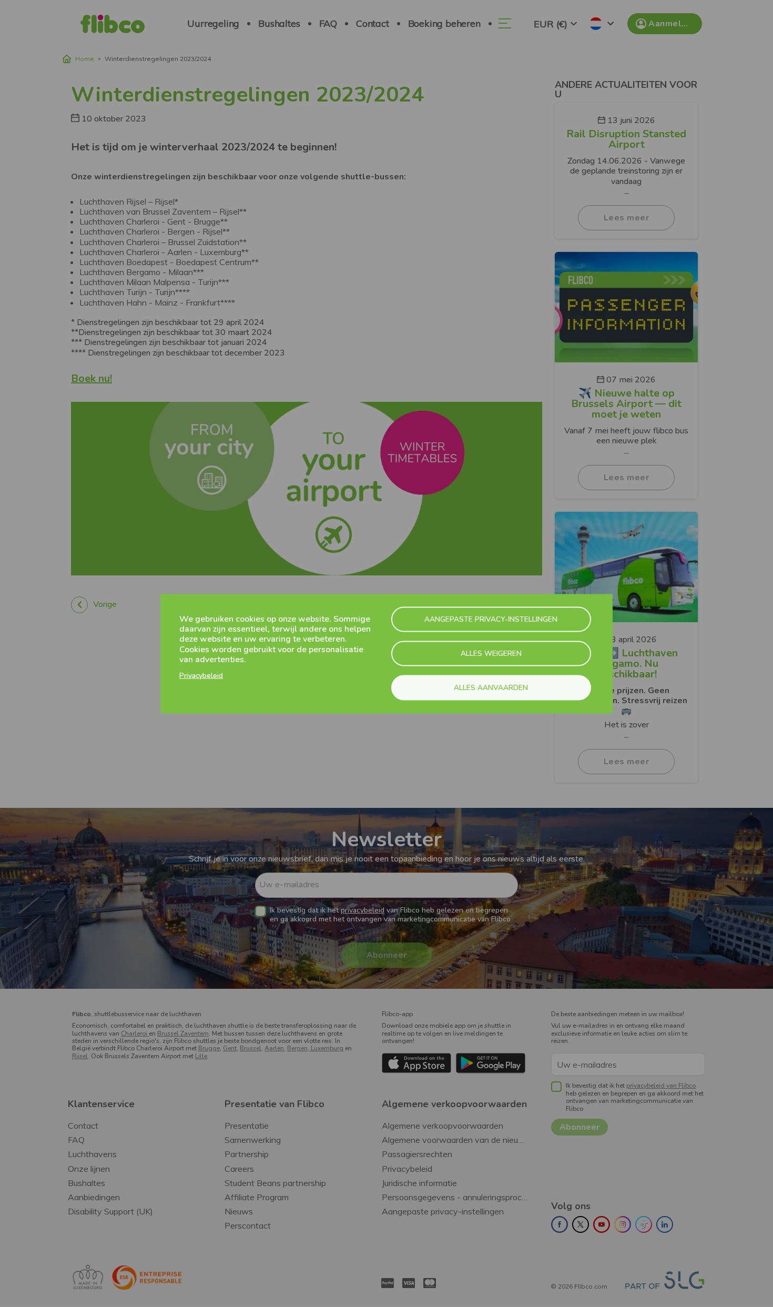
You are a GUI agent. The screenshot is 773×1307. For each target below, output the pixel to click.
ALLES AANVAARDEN (491, 687)
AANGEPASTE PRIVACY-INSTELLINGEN (490, 619)
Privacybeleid (201, 675)
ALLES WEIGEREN (491, 653)
